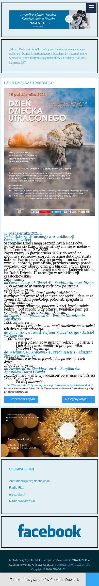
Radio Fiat (16, 487)
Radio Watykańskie (22, 501)
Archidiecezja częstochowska (29, 481)
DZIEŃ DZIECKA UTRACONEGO (29, 83)
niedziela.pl (17, 494)
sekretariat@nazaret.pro (72, 564)
